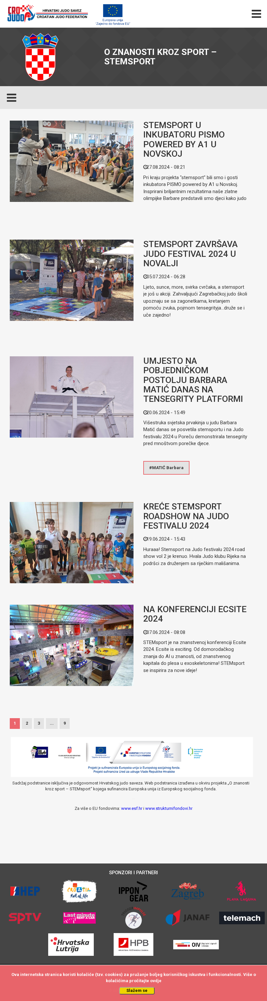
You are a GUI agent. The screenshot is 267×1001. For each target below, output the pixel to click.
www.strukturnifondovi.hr (168, 808)
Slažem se (137, 990)
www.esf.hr (131, 808)
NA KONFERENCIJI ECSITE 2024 (194, 614)
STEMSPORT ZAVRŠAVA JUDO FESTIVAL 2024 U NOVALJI (190, 254)
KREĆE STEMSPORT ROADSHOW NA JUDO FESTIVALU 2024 (186, 516)
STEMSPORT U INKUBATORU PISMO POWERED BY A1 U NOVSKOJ (184, 139)
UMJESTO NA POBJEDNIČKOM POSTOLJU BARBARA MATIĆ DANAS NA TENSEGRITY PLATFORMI (193, 380)
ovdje (156, 980)
